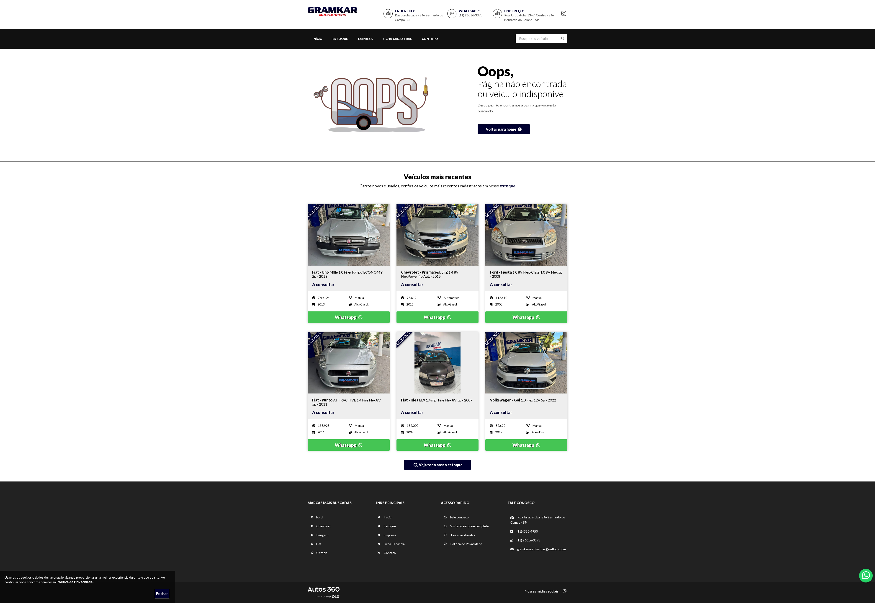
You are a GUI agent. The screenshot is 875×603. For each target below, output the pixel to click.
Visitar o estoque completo (469, 526)
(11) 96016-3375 (470, 15)
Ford (319, 517)
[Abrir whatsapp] (866, 575)
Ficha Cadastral (397, 39)
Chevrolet (323, 526)
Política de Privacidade (466, 544)
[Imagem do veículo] (349, 235)
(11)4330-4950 (527, 531)
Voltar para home (501, 129)
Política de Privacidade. (75, 582)
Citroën (321, 553)
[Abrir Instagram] (564, 591)
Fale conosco (459, 517)
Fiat (319, 544)
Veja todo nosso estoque (440, 465)
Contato (430, 39)
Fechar (162, 593)
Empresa (365, 39)
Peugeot (322, 535)
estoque (507, 185)
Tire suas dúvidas (462, 535)
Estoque (340, 39)
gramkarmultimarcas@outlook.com (541, 549)
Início (317, 39)
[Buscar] (563, 38)
